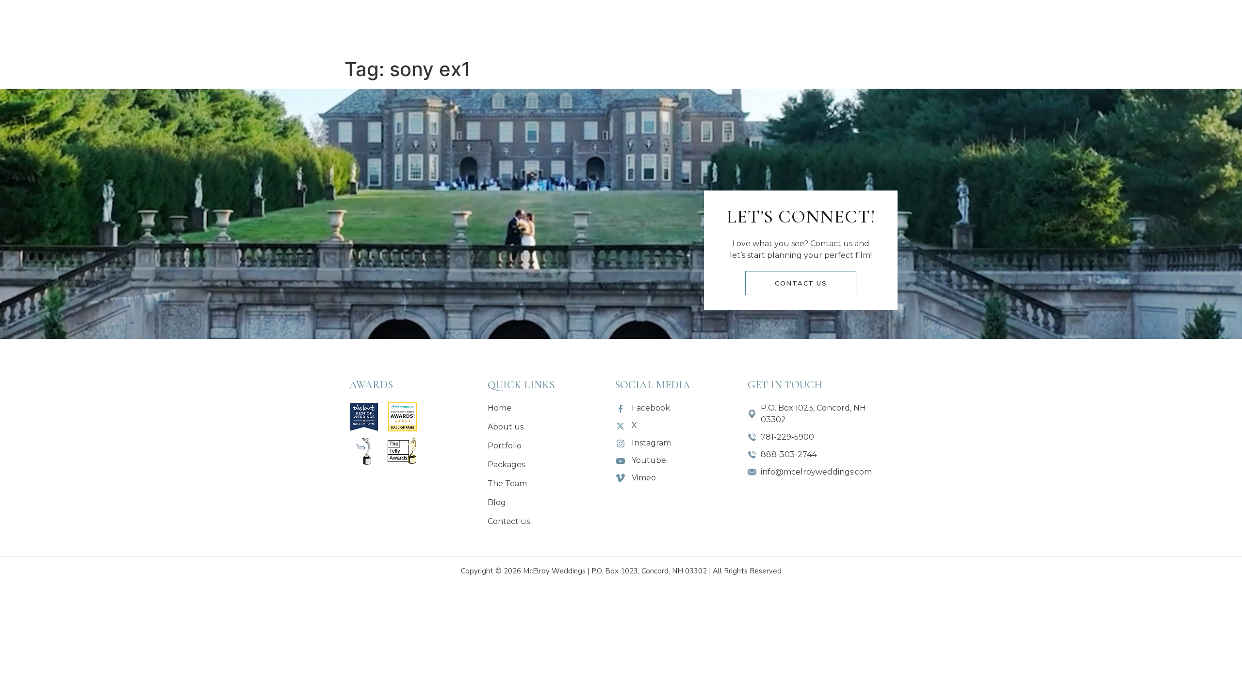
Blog (787, 26)
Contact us (852, 26)
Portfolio (449, 26)
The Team (727, 26)
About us (383, 26)
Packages (516, 26)
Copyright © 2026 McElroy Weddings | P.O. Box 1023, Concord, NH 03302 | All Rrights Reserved (621, 571)
